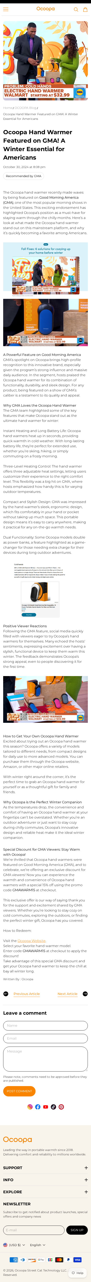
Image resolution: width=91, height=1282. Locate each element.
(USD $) (15, 1245)
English (35, 1245)
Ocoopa (20, 1270)
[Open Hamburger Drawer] (5, 9)
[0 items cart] (85, 9)
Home (7, 108)
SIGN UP (77, 1230)
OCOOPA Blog (25, 108)
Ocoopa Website (32, 941)
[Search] (76, 9)
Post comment (19, 1091)
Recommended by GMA (23, 176)
